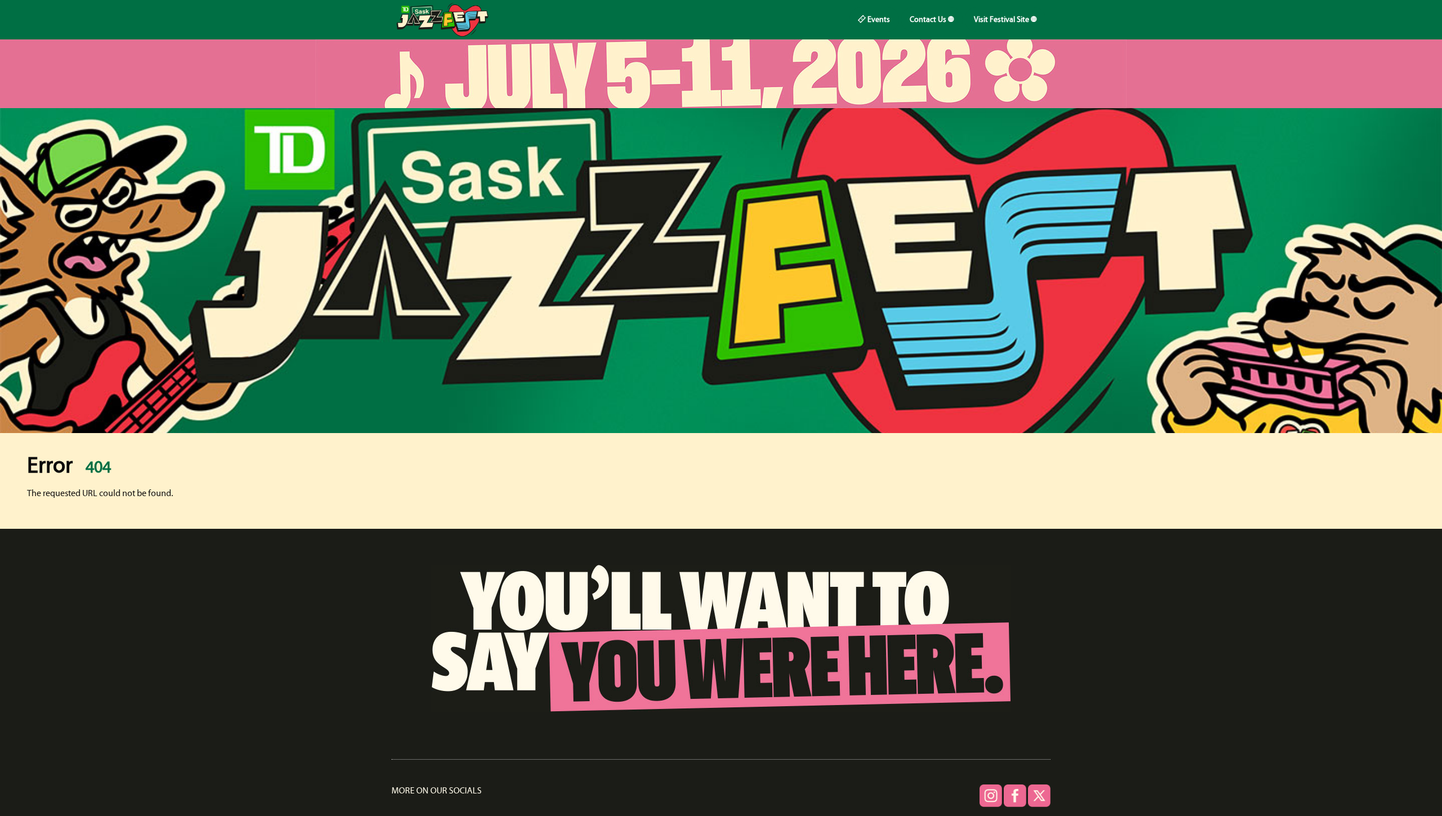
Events (878, 20)
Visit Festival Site (1002, 20)
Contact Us (929, 20)
